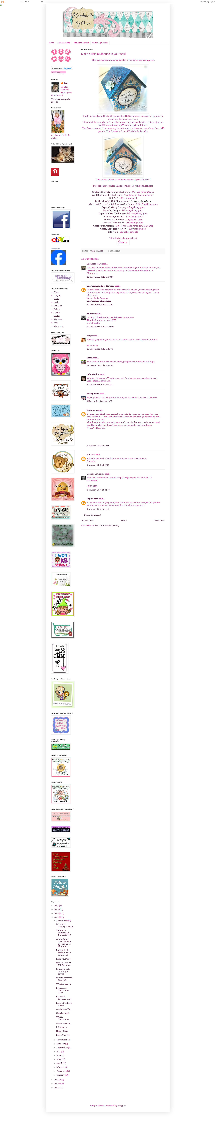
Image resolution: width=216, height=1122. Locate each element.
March (60, 1067)
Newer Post (87, 520)
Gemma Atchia (55, 248)
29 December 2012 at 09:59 (100, 327)
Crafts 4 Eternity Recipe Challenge (111, 192)
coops (90, 335)
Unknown (92, 410)
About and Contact (81, 43)
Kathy (57, 312)
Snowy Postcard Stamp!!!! (64, 979)
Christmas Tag (63, 1009)
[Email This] (109, 251)
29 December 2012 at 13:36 (100, 349)
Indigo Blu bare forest (64, 1004)
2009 (57, 1087)
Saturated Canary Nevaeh (65, 925)
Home (51, 43)
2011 (56, 1080)
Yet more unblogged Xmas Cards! (63, 932)
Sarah (90, 358)
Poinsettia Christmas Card (62, 990)
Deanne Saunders (95, 474)
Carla (56, 299)
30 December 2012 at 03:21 (100, 384)
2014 (56, 909)
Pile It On (113, 232)
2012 (56, 917)
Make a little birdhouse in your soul (63, 952)
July (58, 1051)
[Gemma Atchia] (58, 264)
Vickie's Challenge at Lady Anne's (138, 422)
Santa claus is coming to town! (63, 971)
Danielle (58, 306)
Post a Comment (92, 515)
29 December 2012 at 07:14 (100, 304)
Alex (56, 292)
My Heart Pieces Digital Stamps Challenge (111, 204)
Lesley (57, 316)
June (59, 1055)
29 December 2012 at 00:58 (100, 277)
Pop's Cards (92, 499)
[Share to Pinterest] (119, 251)
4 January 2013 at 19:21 (98, 465)
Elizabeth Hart (94, 264)
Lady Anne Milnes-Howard (100, 286)
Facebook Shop (64, 43)
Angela (57, 295)
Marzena (58, 319)
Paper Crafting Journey (114, 207)
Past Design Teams (100, 43)
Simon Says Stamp (114, 216)
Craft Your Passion (103, 225)
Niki (56, 322)
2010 (56, 1083)
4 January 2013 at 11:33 (98, 445)
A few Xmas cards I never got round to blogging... (63, 943)
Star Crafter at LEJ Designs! (63, 964)
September (62, 1047)
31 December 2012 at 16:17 (99, 401)
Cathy (57, 302)
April (59, 1063)
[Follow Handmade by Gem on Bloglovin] (62, 69)
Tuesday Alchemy (114, 219)
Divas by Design (111, 210)
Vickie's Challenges (113, 222)
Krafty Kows (93, 393)
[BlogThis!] (112, 251)
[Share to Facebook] (117, 251)
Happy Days (62, 1031)
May (59, 1059)
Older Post (159, 520)
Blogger (122, 1105)
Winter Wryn (63, 984)
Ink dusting (62, 1027)
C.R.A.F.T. (114, 198)
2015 (56, 905)
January (60, 1075)
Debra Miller (93, 374)
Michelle (91, 313)
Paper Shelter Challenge (111, 213)
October (60, 1044)
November (62, 1040)
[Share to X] (114, 251)
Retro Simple (63, 1035)
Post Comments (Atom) (107, 525)
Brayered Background (63, 997)
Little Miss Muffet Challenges (111, 201)
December (61, 920)
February (61, 1071)
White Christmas (62, 1018)
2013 (56, 913)
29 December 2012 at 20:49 (100, 365)
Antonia (91, 454)
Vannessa (58, 326)
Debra (57, 309)
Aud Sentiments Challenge (107, 195)
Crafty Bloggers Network (113, 228)
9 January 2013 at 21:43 (98, 509)
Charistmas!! (62, 1013)
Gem (65, 83)
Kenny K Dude (63, 959)
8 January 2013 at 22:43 (98, 490)
